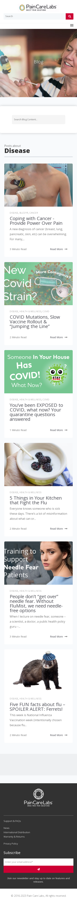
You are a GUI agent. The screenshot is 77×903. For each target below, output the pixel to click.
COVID (45, 311)
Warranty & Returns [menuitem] (14, 836)
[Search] (69, 16)
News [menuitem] (6, 828)
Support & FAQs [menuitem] (12, 821)
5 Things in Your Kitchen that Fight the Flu (36, 500)
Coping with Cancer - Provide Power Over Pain (36, 220)
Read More (56, 249)
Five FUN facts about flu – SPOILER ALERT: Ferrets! (37, 706)
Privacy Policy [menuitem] (11, 843)
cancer (33, 212)
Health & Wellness (30, 311)
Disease (14, 212)
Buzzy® (24, 212)
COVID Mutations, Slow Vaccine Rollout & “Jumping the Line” (35, 321)
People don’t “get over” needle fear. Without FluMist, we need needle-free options (36, 603)
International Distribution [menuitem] (17, 832)
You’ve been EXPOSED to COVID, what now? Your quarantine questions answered (36, 412)
